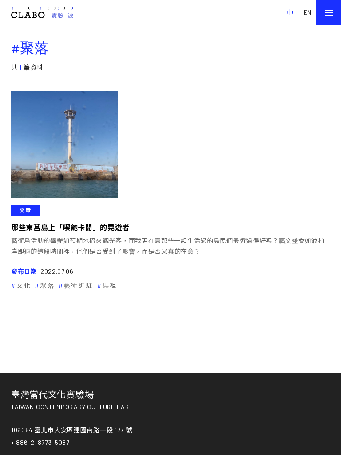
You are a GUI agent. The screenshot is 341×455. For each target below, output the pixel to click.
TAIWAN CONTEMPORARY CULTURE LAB (70, 407)
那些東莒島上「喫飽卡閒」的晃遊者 (70, 227)
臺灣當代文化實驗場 (52, 394)
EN (308, 12)
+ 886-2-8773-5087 (40, 442)
